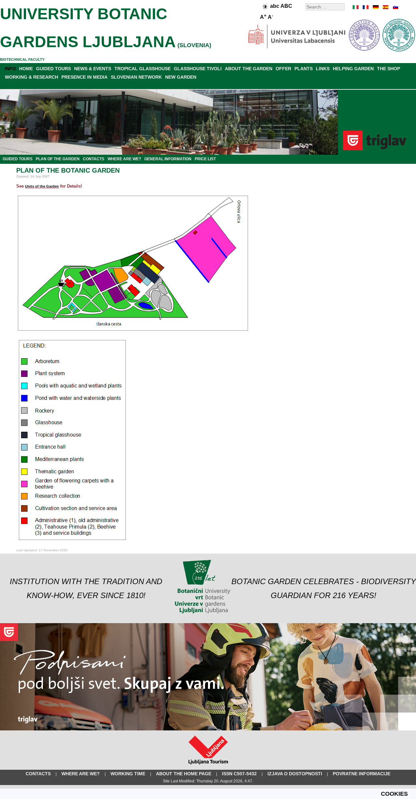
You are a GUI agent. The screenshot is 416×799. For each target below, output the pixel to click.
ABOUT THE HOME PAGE (183, 773)
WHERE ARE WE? (124, 159)
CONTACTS (93, 159)
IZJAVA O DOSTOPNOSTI (294, 773)
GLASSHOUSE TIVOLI (198, 68)
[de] (375, 7)
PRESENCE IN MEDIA (84, 77)
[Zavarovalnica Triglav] (208, 729)
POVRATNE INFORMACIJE (361, 773)
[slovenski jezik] (395, 7)
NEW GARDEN (180, 77)
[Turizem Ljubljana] (208, 766)
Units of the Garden (42, 186)
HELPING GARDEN (353, 68)
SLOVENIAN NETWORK (136, 77)
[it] (356, 7)
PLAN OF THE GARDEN (58, 159)
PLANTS (303, 68)
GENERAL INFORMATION (167, 159)
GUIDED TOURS (53, 68)
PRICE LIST (205, 159)
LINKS (323, 68)
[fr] (365, 7)
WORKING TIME (127, 773)
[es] (385, 7)
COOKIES (394, 794)
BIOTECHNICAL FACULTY (22, 59)
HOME (26, 68)
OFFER (283, 68)
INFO (10, 68)
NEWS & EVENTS (92, 68)
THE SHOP (388, 68)
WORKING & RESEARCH (31, 77)
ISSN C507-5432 (239, 773)
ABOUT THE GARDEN (248, 68)
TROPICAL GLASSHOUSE (142, 68)
